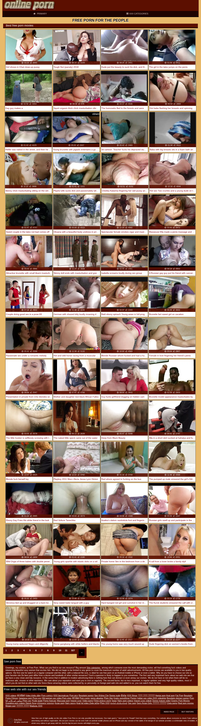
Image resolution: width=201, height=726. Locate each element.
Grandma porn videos (15, 703)
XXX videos (10, 696)
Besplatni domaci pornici (178, 698)
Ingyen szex (76, 701)
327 (73, 650)
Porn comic (85, 698)
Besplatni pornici (86, 696)
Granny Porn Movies (180, 701)
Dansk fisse (31, 703)
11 (66, 650)
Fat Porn (179, 696)
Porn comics (47, 696)
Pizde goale (37, 701)
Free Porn (18, 720)
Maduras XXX (36, 706)
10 (60, 650)
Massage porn (63, 701)
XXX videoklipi (159, 698)
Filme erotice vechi (102, 701)
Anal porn (170, 696)
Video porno (87, 701)
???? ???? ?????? (146, 696)
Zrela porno (172, 703)
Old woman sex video (52, 698)
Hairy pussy (70, 703)
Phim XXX (105, 703)
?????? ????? (22, 706)
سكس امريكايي (15, 701)
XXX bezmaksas (61, 696)
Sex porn (132, 703)
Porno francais (49, 701)
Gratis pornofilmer (122, 698)
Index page (169, 712)
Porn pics (73, 696)
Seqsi (114, 701)
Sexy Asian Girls (145, 703)
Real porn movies (186, 703)
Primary (41, 13)
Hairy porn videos (125, 701)
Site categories (93, 668)
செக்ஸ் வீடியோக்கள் (118, 703)
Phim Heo (108, 698)
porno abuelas (97, 698)
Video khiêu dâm (33, 696)
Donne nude (114, 696)
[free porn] (30, 5)
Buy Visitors (188, 712)
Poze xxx (37, 698)
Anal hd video (82, 703)
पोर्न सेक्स (75, 698)
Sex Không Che (101, 696)
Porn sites (66, 698)
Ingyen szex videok (143, 701)
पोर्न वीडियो (21, 696)
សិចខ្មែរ (123, 696)
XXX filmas (132, 696)
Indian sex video (145, 698)
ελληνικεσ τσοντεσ (45, 703)
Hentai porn (160, 696)
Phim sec (27, 701)
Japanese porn (25, 698)
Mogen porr (10, 706)
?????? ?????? (159, 703)
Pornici (133, 698)
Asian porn (59, 703)
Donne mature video (161, 701)
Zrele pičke (94, 703)
